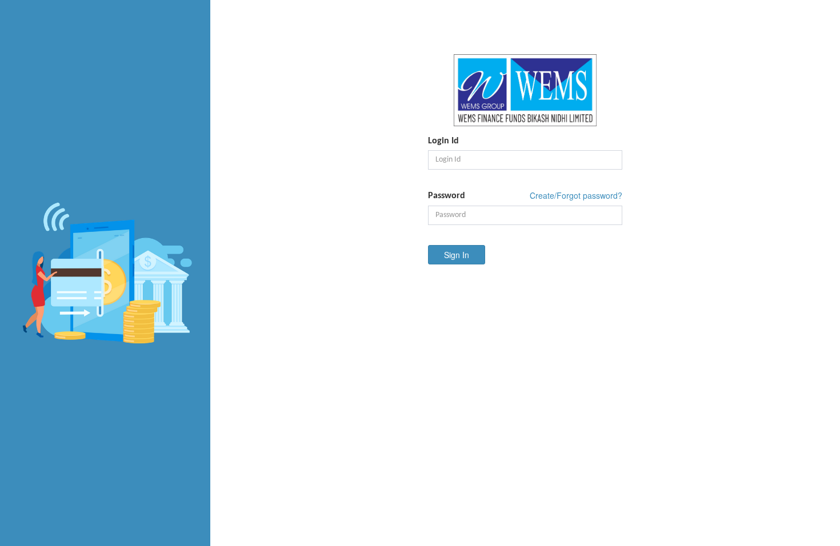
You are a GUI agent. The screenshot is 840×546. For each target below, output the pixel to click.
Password (446, 195)
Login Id (443, 141)
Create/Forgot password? (576, 195)
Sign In (456, 254)
